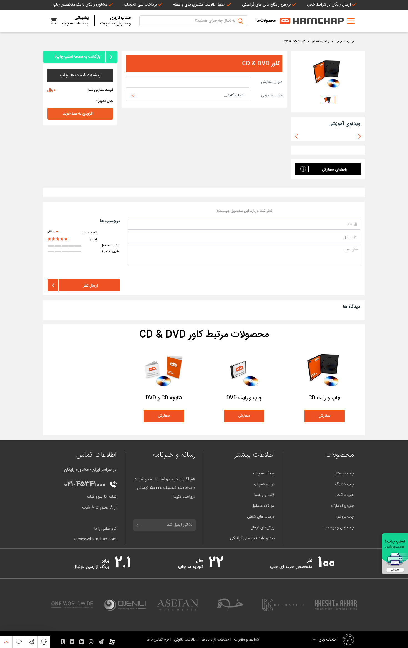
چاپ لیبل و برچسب (339, 527)
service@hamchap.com (95, 539)
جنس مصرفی (271, 95)
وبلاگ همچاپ (264, 473)
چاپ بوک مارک (342, 506)
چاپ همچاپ (345, 41)
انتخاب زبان (327, 640)
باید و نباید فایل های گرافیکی (252, 538)
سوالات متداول (263, 506)
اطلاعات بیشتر (254, 455)
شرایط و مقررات (247, 639)
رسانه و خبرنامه (174, 455)
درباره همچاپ (264, 484)
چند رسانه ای (320, 41)
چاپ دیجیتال (344, 473)
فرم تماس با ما (105, 529)
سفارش (325, 415)
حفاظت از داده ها (216, 639)
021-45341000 (84, 484)
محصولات (339, 455)
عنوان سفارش (271, 82)
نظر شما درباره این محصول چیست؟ (244, 211)
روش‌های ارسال (263, 527)
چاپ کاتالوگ (344, 484)
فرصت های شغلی (261, 516)
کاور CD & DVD (294, 41)
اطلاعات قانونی (186, 639)
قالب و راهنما (264, 495)
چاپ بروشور (345, 516)
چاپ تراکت (345, 495)
